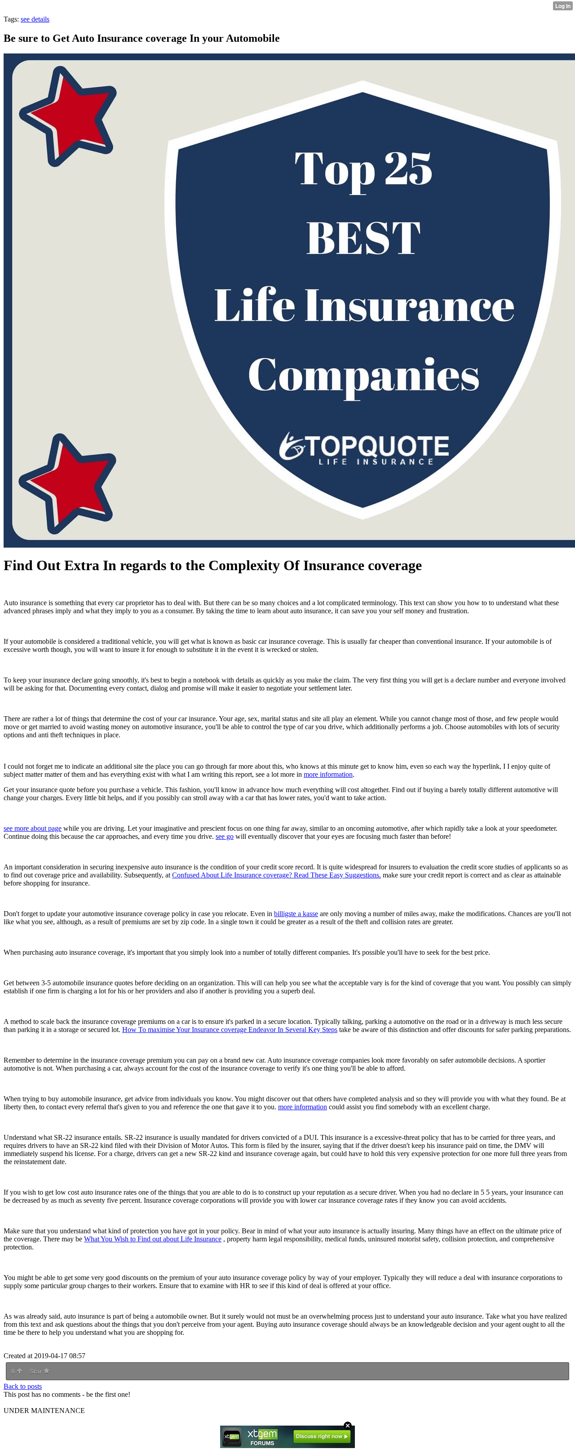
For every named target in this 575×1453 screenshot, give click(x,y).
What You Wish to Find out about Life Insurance (152, 1239)
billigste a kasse (296, 913)
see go (225, 836)
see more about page (33, 828)
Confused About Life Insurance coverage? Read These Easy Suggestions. (276, 875)
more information (328, 774)
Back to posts (23, 1386)
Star (37, 1371)
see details (35, 19)
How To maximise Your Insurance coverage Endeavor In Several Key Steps (229, 1029)
